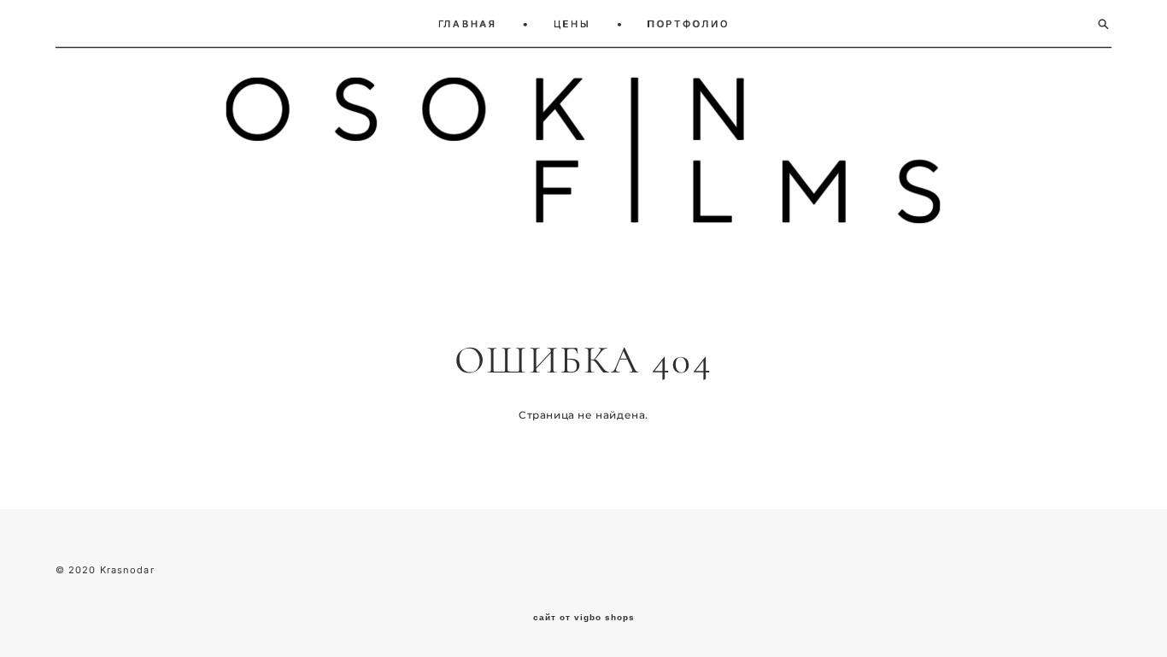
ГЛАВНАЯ (467, 24)
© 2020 (78, 570)
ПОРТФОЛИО (689, 24)
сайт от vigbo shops (584, 617)
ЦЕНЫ (572, 24)
